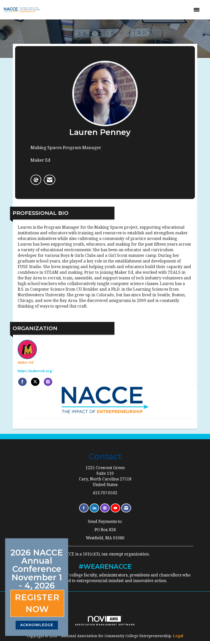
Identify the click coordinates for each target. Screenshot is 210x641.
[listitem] (49, 180)
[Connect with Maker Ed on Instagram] (48, 381)
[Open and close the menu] (124, 10)
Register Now (37, 603)
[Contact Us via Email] (126, 507)
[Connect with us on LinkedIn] (94, 507)
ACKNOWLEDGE (36, 625)
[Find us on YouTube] (115, 507)
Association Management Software (105, 625)
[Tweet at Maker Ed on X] (35, 381)
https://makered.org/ (35, 371)
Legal (178, 635)
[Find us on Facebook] (84, 507)
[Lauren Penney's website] (35, 180)
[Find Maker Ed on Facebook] (22, 381)
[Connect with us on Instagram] (105, 507)
